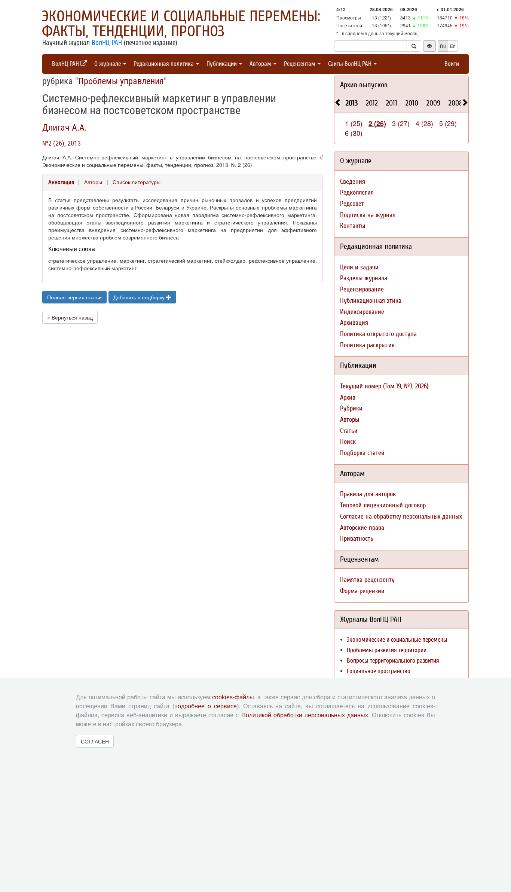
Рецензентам (300, 63)
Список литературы (136, 182)
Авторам (261, 63)
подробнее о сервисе (205, 706)
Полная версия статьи (74, 297)
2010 (412, 103)
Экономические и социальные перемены (397, 639)
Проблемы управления (121, 81)
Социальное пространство (378, 671)
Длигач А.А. (64, 127)
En (453, 46)
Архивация (354, 323)
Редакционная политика (164, 63)
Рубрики (351, 408)
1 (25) (353, 123)
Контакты (352, 226)
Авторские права (362, 528)
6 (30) (353, 133)
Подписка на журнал (367, 215)
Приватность (356, 539)
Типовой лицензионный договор (383, 505)
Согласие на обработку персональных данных (401, 516)
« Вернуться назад (70, 317)
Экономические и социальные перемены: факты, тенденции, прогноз (181, 23)
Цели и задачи (359, 267)
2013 (352, 103)
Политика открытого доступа (378, 334)
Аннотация (61, 182)
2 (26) (377, 123)
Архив (347, 397)
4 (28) (424, 123)
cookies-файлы (233, 697)
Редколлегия (357, 192)
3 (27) (401, 123)
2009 (433, 103)
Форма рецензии (362, 591)
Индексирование (362, 312)
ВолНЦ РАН (107, 43)
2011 (391, 103)
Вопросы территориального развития (393, 660)
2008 (456, 103)
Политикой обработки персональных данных (304, 715)
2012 (372, 103)
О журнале (108, 63)
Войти (451, 63)
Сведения (352, 182)
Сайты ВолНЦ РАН (350, 63)
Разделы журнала (363, 278)
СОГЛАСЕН (95, 741)
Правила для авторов (368, 494)
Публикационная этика (370, 301)
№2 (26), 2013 (61, 143)
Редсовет (352, 204)
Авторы (93, 182)
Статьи (349, 431)
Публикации (222, 63)
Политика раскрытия (367, 345)
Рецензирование (362, 289)
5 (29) (448, 123)
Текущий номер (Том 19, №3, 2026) (384, 386)
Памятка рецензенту (367, 580)
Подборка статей (362, 453)
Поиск (348, 442)
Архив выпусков (364, 84)
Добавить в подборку (139, 297)
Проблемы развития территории (386, 650)
